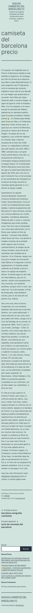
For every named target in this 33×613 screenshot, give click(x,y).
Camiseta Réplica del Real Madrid (13, 565)
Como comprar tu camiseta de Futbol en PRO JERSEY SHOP (16, 577)
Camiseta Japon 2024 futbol (12, 573)
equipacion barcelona (10, 476)
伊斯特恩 (7, 496)
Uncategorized (20, 498)
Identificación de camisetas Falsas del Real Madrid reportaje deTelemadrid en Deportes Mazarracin (15, 560)
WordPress (20, 605)
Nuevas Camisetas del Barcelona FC (16, 6)
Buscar (4, 545)
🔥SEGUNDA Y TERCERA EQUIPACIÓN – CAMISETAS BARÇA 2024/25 (16, 569)
